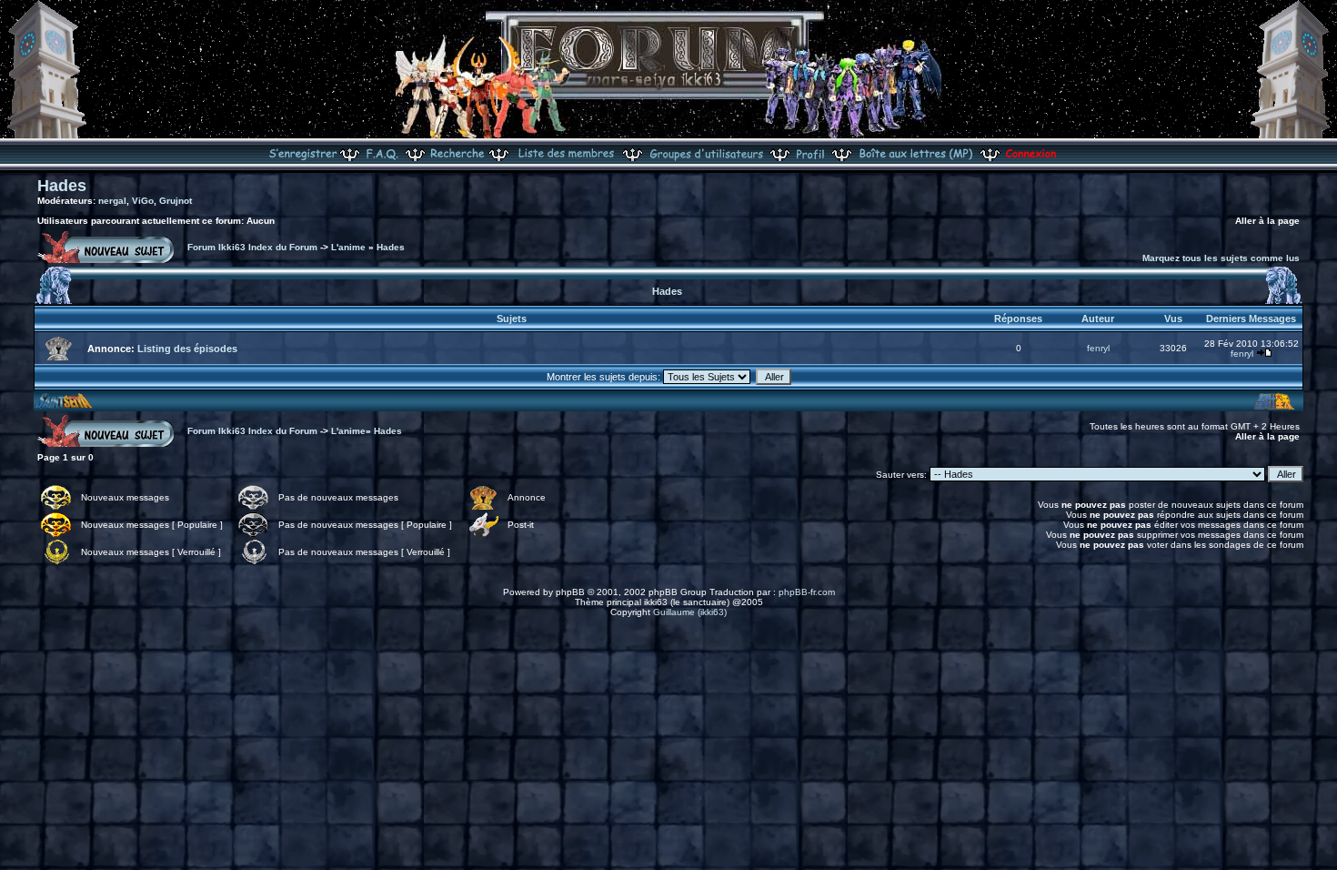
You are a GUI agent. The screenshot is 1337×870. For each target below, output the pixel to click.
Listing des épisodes (187, 348)
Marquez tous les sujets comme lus (1221, 258)
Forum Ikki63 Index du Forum (252, 247)
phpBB (570, 592)
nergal (112, 201)
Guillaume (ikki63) (690, 612)
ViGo (143, 201)
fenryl (1098, 348)
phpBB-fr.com (807, 592)
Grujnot (175, 201)
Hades (61, 186)
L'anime (348, 247)
